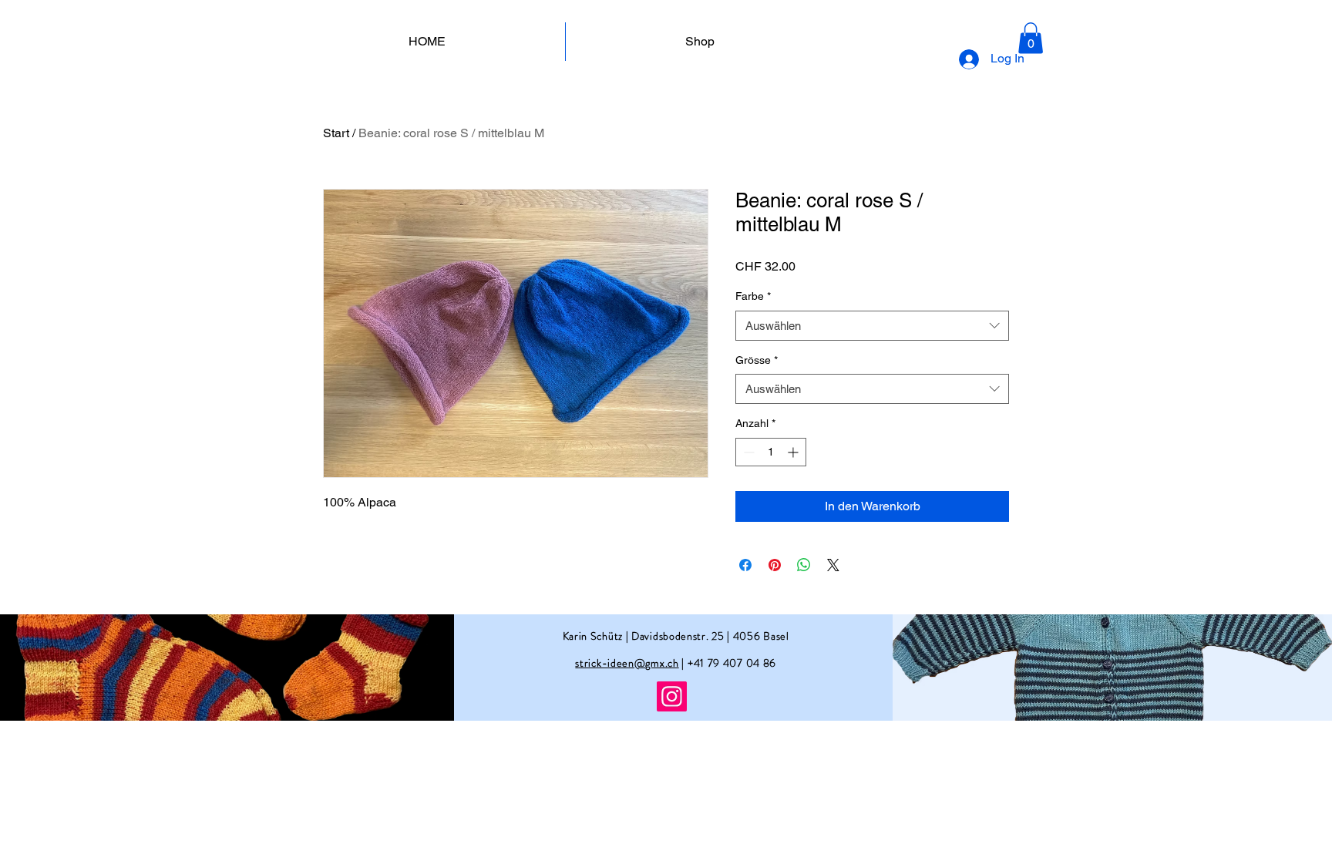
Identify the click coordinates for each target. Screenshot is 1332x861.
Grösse (756, 360)
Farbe (753, 296)
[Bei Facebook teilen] (745, 565)
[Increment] (794, 452)
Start (336, 133)
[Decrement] (747, 452)
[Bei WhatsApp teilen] (804, 565)
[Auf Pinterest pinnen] (774, 565)
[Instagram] (672, 696)
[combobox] (872, 326)
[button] (1031, 38)
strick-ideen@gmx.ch (626, 663)
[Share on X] (833, 565)
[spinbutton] (771, 452)
